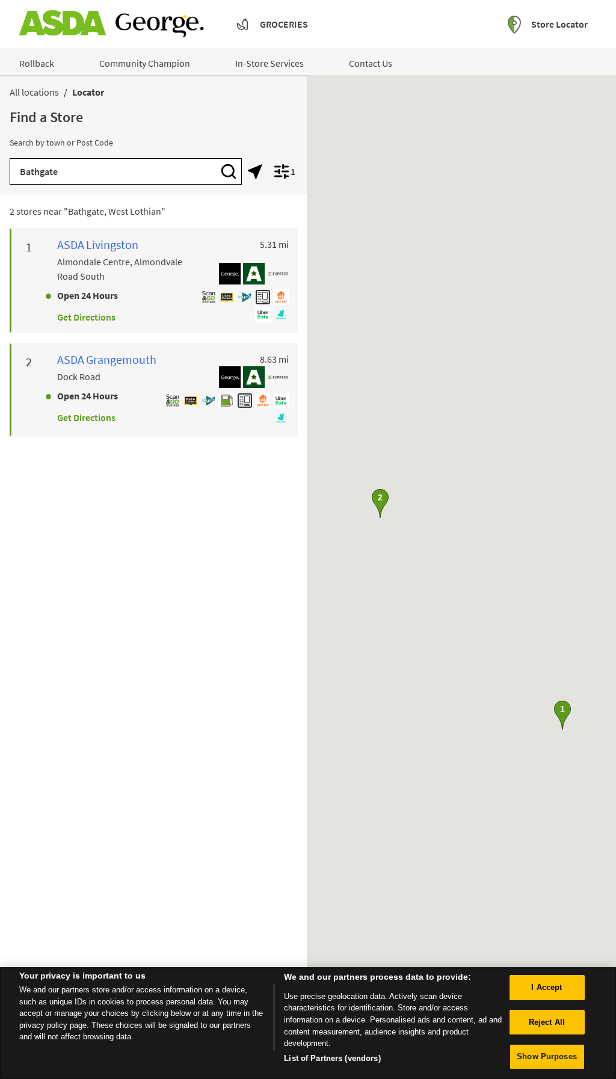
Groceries (284, 24)
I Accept (546, 987)
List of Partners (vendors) (332, 1058)
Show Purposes (547, 1056)
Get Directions (86, 317)
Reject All (547, 1022)
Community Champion (144, 63)
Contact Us (370, 63)
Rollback (36, 63)
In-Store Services (269, 63)
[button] (562, 715)
